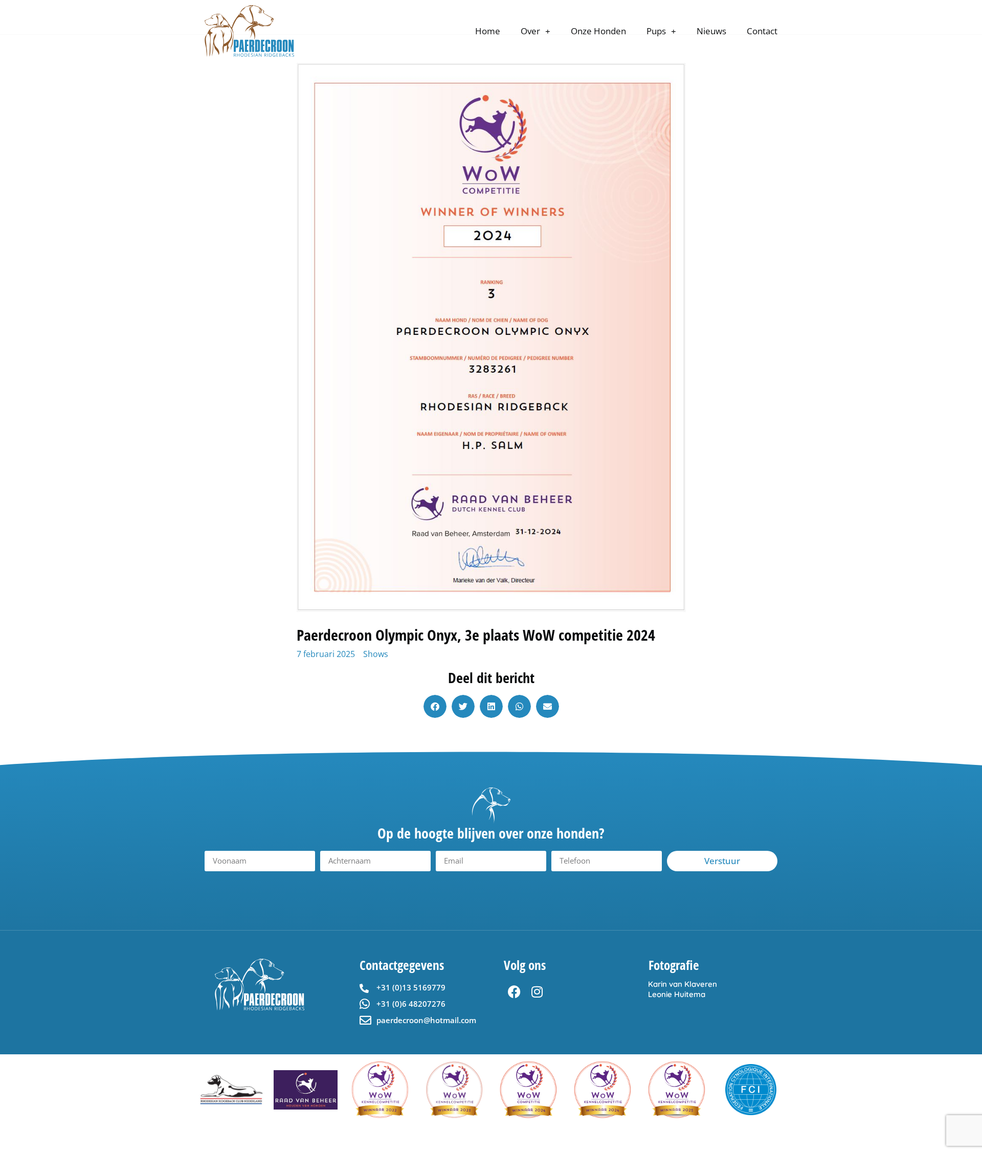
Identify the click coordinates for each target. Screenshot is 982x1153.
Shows (375, 654)
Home (487, 31)
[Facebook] (514, 992)
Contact (762, 31)
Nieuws (711, 31)
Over (530, 31)
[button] (435, 706)
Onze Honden (598, 31)
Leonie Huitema (676, 994)
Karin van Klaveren (682, 984)
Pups (656, 31)
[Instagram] (537, 992)
